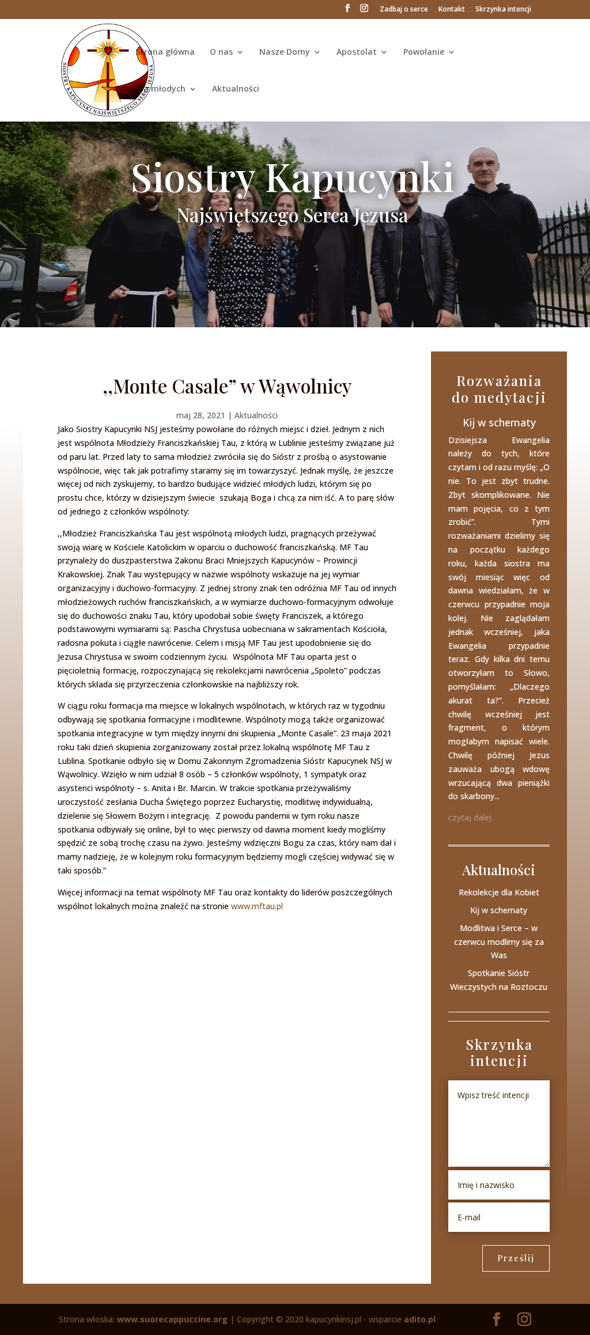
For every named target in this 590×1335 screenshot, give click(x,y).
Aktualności (235, 89)
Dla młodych (160, 89)
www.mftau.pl (257, 906)
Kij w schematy (499, 422)
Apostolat (356, 52)
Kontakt (451, 10)
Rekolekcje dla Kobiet (499, 892)
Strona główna (165, 52)
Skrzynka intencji (503, 10)
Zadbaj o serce (404, 10)
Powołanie (423, 52)
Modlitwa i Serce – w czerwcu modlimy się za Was (499, 941)
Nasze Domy (284, 52)
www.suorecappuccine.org (172, 1319)
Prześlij (516, 1258)
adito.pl (420, 1319)
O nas (221, 52)
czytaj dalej (469, 817)
